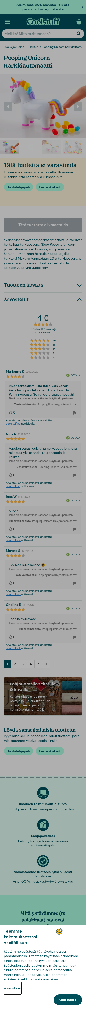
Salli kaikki (68, 999)
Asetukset (13, 988)
